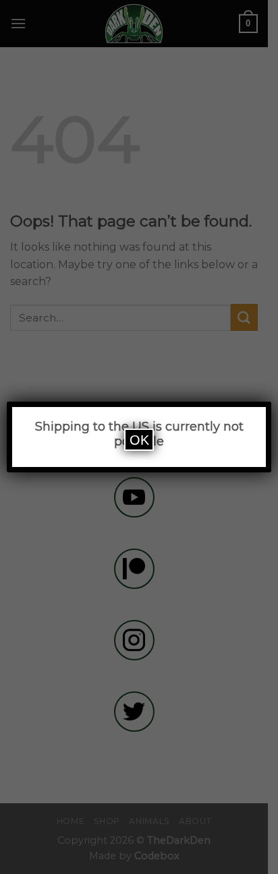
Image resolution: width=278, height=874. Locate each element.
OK (139, 440)
